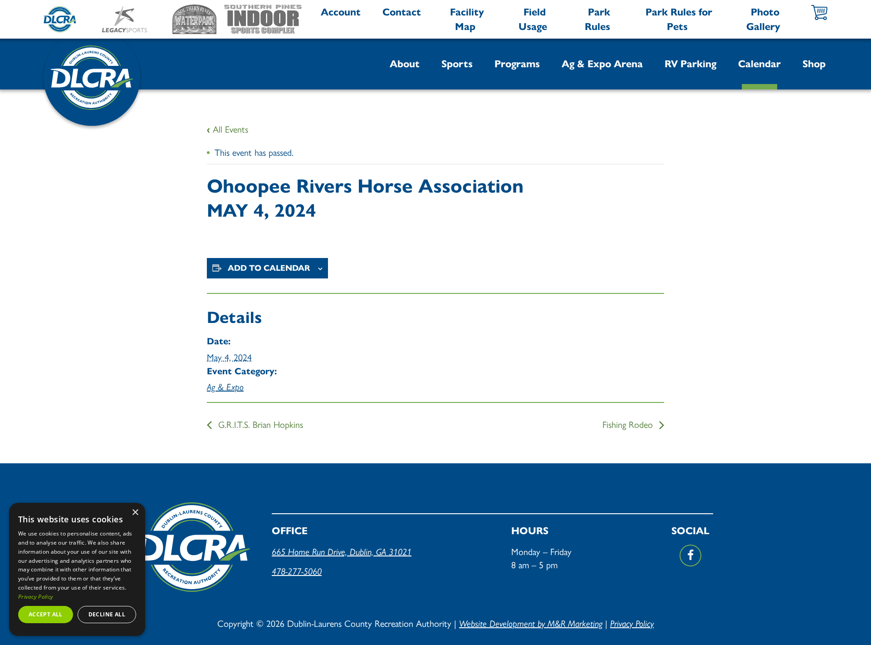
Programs (517, 64)
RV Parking (690, 64)
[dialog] (77, 569)
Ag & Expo (225, 387)
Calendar (759, 64)
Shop (814, 64)
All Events (227, 128)
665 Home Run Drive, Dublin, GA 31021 (341, 551)
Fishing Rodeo (629, 424)
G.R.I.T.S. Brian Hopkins (259, 424)
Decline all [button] (106, 614)
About (405, 64)
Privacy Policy (632, 623)
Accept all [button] (46, 614)
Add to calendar (269, 268)
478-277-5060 (297, 571)
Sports (457, 64)
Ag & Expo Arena (602, 64)
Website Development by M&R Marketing (530, 623)
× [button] (135, 512)
